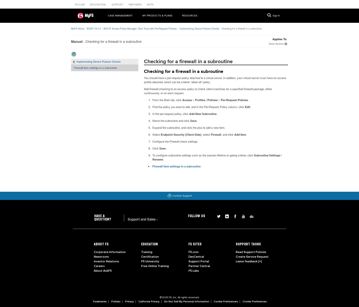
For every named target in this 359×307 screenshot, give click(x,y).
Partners (135, 4)
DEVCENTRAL (98, 4)
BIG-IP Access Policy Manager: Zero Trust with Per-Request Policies (140, 28)
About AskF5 (103, 271)
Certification (150, 257)
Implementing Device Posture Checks (199, 28)
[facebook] (234, 216)
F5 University (150, 261)
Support (118, 4)
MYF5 (150, 4)
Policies (115, 301)
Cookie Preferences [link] (226, 301)
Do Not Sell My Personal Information (186, 301)
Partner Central (199, 266)
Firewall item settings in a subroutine (95, 67)
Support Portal (198, 261)
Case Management (120, 15)
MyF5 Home (77, 28)
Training (146, 252)
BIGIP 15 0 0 (94, 28)
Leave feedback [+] (249, 261)
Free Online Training (155, 266)
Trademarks (100, 301)
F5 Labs (193, 271)
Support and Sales (143, 219)
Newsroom (101, 257)
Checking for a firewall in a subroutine (183, 71)
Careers (99, 266)
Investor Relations (106, 261)
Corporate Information (110, 252)
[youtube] (242, 216)
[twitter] (217, 216)
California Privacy (148, 301)
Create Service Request (252, 257)
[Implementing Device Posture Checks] (74, 62)
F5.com (80, 4)
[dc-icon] (250, 216)
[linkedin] (225, 216)
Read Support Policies (251, 252)
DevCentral (196, 257)
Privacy (129, 301)
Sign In (276, 15)
